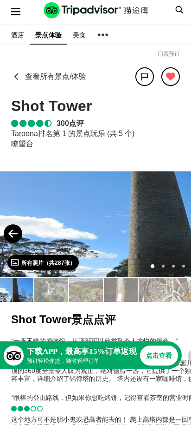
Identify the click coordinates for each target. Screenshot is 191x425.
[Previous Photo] (13, 233)
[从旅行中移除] (170, 76)
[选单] (16, 11)
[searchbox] (178, 10)
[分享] (144, 76)
